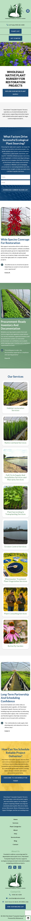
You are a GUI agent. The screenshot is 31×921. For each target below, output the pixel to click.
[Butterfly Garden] (15, 632)
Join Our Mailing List (15, 906)
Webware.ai (19, 918)
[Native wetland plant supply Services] (15, 429)
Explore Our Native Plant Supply (15, 93)
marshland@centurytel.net (16, 898)
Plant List (15, 31)
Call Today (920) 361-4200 (16, 25)
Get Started (15, 38)
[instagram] (20, 868)
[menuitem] (15, 819)
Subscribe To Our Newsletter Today (15, 779)
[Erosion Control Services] (15, 533)
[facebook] (10, 868)
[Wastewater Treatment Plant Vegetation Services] (15, 565)
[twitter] (15, 868)
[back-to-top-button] (27, 918)
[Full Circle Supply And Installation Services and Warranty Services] (15, 461)
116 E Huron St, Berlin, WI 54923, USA (16, 902)
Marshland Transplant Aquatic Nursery (18, 916)
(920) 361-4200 (17, 894)
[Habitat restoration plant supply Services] (15, 394)
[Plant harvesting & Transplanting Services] (15, 498)
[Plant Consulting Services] (15, 600)
